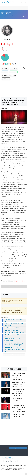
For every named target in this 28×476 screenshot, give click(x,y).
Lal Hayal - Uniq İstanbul (17, 399)
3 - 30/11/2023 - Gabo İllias (11, 328)
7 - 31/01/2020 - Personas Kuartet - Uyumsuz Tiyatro (14, 340)
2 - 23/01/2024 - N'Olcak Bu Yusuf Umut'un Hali (13, 324)
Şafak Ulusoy (7, 39)
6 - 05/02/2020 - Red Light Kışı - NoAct (13, 335)
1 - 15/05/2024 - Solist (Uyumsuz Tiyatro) (13, 320)
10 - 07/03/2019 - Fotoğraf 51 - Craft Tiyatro (14, 350)
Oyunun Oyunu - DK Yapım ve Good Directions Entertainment (18, 376)
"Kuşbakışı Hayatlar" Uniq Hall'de (19, 415)
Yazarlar (11, 16)
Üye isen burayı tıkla (14, 311)
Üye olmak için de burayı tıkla (12, 312)
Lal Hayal (22, 281)
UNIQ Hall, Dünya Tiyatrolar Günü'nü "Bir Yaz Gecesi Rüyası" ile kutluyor (18, 408)
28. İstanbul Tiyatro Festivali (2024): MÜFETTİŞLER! (18, 384)
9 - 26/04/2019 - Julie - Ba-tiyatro (13, 347)
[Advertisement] (14, 88)
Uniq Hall (16, 281)
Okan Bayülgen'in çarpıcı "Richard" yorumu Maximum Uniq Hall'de (18, 392)
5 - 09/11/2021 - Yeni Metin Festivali (14, 332)
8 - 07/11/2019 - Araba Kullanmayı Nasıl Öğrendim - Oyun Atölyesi (13, 344)
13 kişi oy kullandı (22, 65)
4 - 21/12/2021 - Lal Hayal (11, 330)
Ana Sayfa (3, 16)
